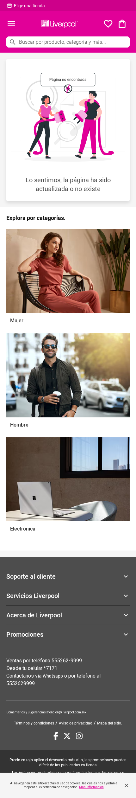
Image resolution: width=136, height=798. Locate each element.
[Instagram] (79, 736)
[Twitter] (67, 736)
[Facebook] (55, 736)
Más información (91, 787)
